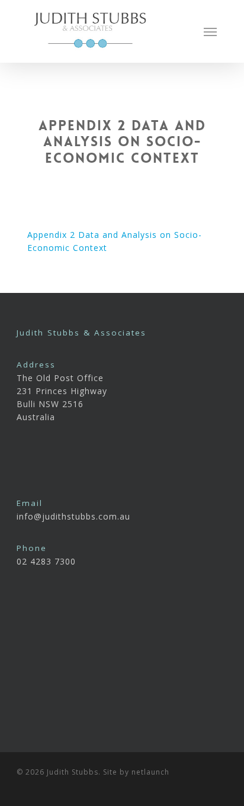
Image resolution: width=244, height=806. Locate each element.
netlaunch (150, 772)
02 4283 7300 (46, 561)
